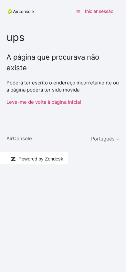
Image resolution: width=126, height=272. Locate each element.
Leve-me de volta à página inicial (43, 102)
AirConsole (19, 138)
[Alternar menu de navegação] (78, 11)
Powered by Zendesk (40, 158)
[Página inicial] (21, 11)
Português (103, 138)
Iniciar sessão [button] (99, 11)
